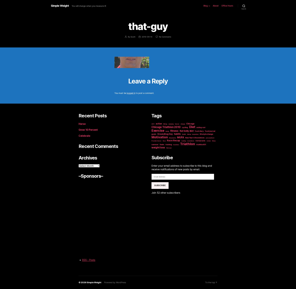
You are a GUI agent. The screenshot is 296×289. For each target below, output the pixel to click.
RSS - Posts (88, 260)
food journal (210, 131)
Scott (133, 37)
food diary (199, 131)
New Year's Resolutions (195, 138)
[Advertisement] (88, 217)
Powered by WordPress (115, 282)
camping (171, 124)
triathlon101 (201, 145)
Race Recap (173, 140)
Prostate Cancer (156, 141)
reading (183, 141)
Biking (165, 124)
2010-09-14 (147, 37)
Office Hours (227, 6)
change (182, 124)
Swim (162, 145)
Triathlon (187, 144)
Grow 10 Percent (88, 129)
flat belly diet (187, 131)
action (159, 123)
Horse (82, 123)
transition (176, 144)
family (167, 131)
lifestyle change (206, 134)
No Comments (165, 37)
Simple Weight (60, 5)
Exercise (157, 130)
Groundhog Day (165, 134)
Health (184, 134)
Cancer (177, 124)
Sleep (214, 141)
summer (154, 145)
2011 (152, 124)
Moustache (172, 138)
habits (177, 134)
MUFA (180, 137)
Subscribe (160, 185)
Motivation (159, 137)
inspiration (195, 134)
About (216, 6)
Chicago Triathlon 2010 (166, 127)
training (168, 145)
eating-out (200, 127)
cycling (185, 127)
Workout (168, 148)
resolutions (190, 141)
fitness (174, 130)
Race (164, 141)
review (209, 141)
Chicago (190, 123)
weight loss (158, 147)
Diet (192, 127)
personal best (210, 138)
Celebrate (84, 135)
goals (153, 134)
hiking (189, 134)
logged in (131, 93)
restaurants (200, 141)
